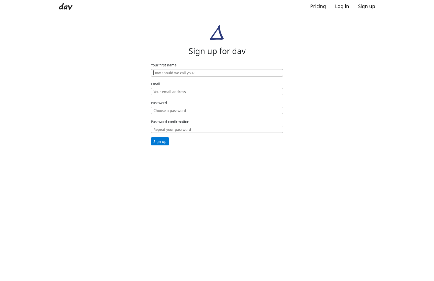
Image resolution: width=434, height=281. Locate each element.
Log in (342, 6)
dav (65, 6)
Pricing (318, 6)
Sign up (366, 6)
